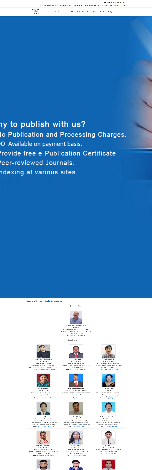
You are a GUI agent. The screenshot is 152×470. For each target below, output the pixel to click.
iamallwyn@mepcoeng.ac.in (77, 398)
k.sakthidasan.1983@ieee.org (78, 369)
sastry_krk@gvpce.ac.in (78, 426)
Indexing (66, 12)
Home (42, 12)
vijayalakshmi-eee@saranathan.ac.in (45, 398)
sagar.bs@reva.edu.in (110, 453)
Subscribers (57, 12)
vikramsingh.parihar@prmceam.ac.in (45, 369)
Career (115, 12)
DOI (72, 12)
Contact (121, 12)
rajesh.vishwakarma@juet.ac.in (45, 426)
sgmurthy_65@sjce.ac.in (110, 398)
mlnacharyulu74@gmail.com (77, 335)
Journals (48, 12)
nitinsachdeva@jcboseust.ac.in (78, 455)
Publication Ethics (80, 12)
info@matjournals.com (49, 5)
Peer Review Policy (106, 12)
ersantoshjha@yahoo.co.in (110, 369)
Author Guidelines (93, 12)
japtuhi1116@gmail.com (110, 426)
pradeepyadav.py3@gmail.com (45, 455)
